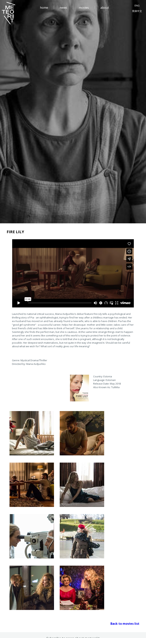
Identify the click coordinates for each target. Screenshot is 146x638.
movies (84, 7)
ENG (137, 5)
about (104, 7)
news (63, 7)
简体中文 (137, 11)
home (44, 7)
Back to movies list (124, 623)
